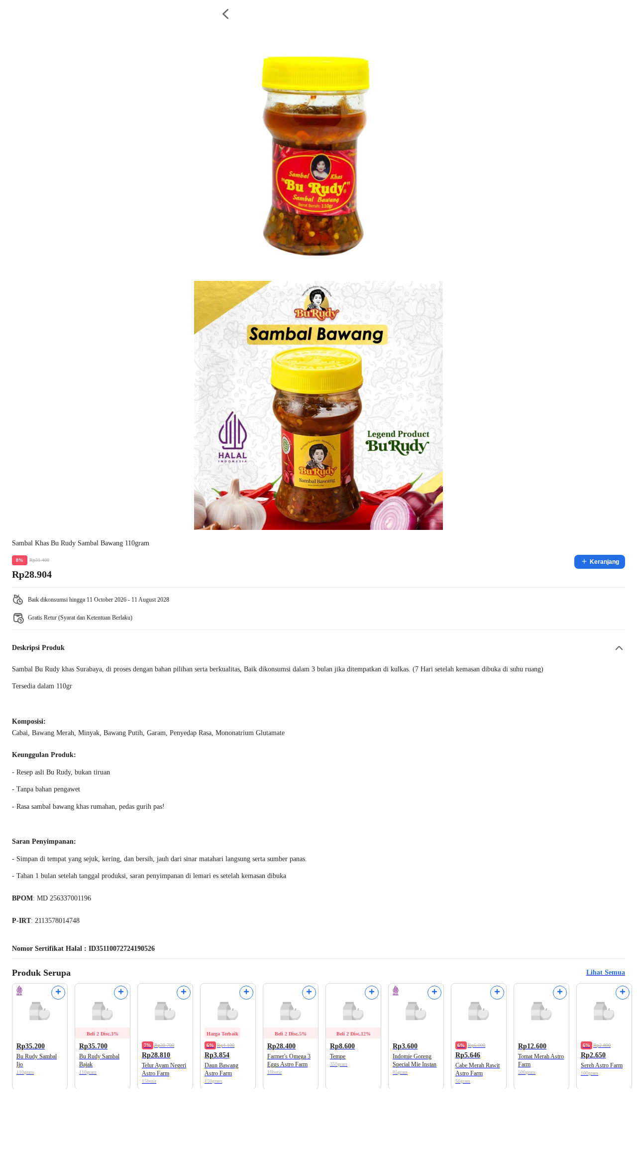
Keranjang (604, 561)
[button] (318, 648)
